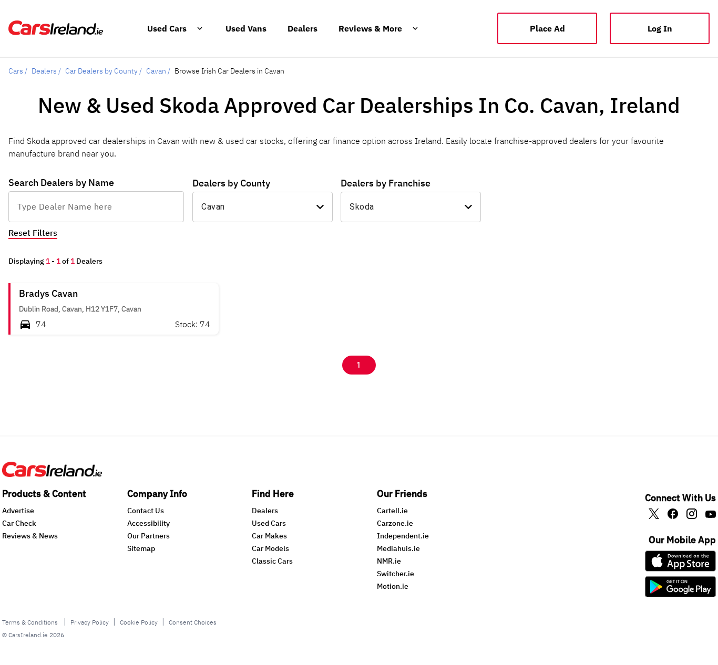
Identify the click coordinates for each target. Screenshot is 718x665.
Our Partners (148, 536)
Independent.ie (403, 536)
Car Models (270, 548)
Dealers (265, 510)
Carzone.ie (395, 523)
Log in (660, 28)
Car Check (19, 523)
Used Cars (269, 523)
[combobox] (96, 206)
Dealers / (46, 71)
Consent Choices (193, 622)
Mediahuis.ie (398, 548)
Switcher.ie (395, 573)
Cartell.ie (392, 510)
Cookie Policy (139, 622)
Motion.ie (392, 586)
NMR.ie (389, 561)
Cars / (17, 71)
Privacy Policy (89, 622)
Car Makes (269, 536)
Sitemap (141, 548)
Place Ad (547, 28)
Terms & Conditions (30, 622)
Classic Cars (272, 561)
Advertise (18, 510)
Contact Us (145, 510)
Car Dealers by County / (103, 71)
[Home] (52, 474)
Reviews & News (30, 536)
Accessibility (148, 523)
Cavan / (158, 71)
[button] (113, 309)
